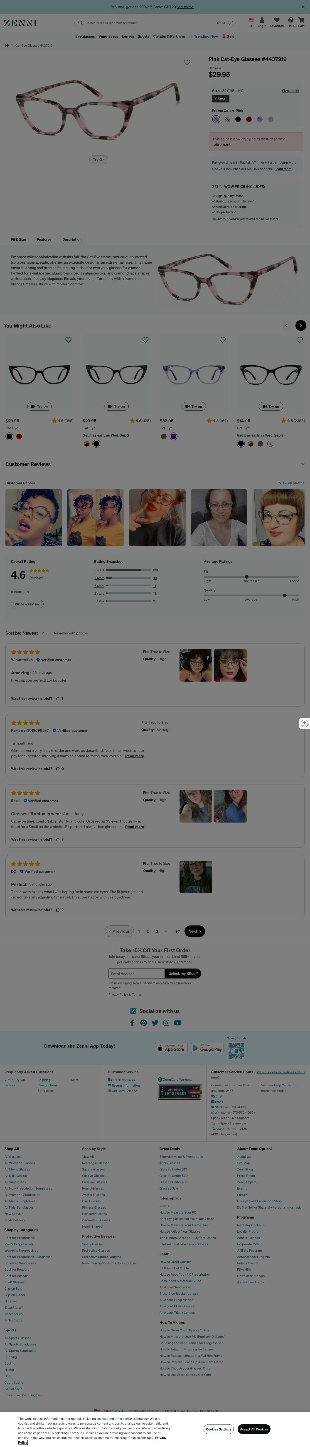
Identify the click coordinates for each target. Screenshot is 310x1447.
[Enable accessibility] (304, 723)
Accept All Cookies (254, 1429)
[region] (155, 1429)
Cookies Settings (218, 1429)
